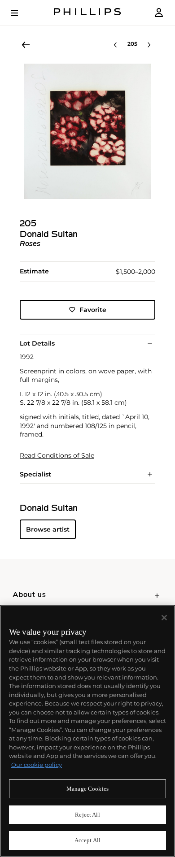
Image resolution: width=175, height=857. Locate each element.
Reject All (87, 814)
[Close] (164, 618)
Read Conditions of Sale (57, 455)
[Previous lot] (115, 45)
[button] (87, 131)
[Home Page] (87, 12)
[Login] (158, 12)
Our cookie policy (36, 764)
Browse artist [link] (48, 529)
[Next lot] (149, 45)
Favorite (92, 310)
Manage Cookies (87, 788)
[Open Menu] (21, 13)
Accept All (87, 840)
